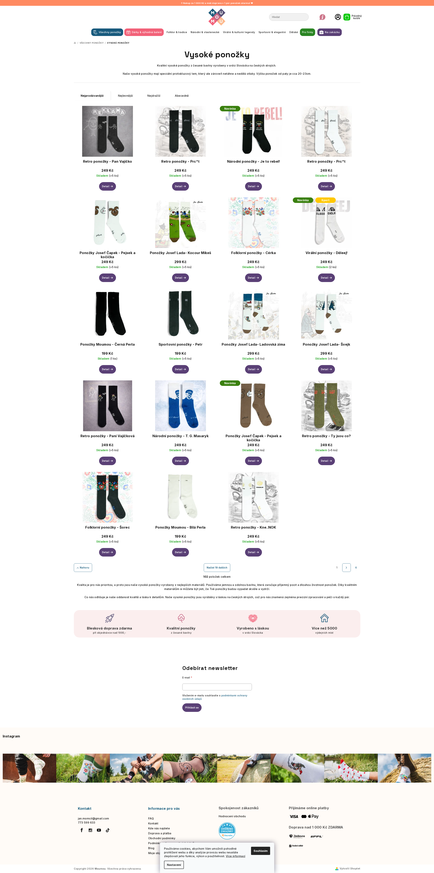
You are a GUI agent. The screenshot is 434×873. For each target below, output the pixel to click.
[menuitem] (107, 32)
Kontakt (153, 823)
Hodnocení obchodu (232, 816)
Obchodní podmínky (161, 838)
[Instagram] (90, 830)
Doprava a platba (159, 833)
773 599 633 (86, 822)
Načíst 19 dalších (217, 567)
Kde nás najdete (159, 828)
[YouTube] (99, 830)
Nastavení (174, 865)
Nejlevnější (125, 95)
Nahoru (84, 567)
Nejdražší (153, 95)
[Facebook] (82, 830)
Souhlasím (261, 851)
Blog (151, 848)
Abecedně (182, 95)
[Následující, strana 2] (346, 567)
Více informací (235, 856)
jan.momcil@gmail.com (93, 818)
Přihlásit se (192, 707)
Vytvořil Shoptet (350, 868)
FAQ (151, 818)
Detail (105, 186)
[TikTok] (108, 830)
